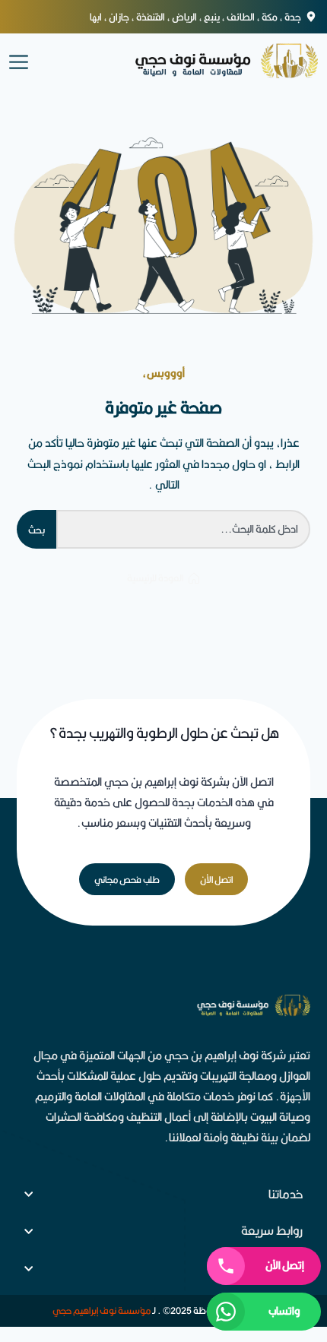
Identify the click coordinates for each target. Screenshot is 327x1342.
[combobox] (183, 529)
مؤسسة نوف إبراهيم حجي (101, 1310)
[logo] (210, 61)
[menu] (18, 61)
